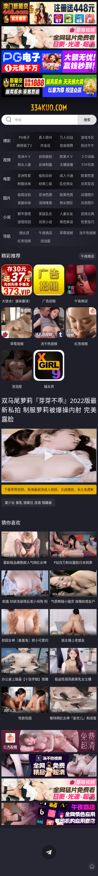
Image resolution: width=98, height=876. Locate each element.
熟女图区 (66, 202)
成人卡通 (66, 175)
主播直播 (66, 164)
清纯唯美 (45, 202)
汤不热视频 (87, 232)
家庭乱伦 (45, 213)
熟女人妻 (24, 164)
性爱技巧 (87, 221)
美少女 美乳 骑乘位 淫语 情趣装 (28, 502)
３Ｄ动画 (87, 156)
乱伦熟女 (66, 183)
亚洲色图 (45, 194)
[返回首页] (92, 866)
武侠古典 (87, 213)
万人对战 (66, 137)
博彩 (7, 140)
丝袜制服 (45, 164)
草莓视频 (66, 232)
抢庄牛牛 (87, 145)
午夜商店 (45, 232)
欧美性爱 (87, 175)
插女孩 (24, 232)
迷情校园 (24, 221)
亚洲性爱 (24, 175)
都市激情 (24, 213)
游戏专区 (87, 137)
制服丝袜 (24, 183)
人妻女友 (66, 213)
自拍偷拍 (45, 156)
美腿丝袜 (24, 202)
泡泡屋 (45, 241)
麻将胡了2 (24, 145)
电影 (7, 179)
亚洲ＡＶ (24, 156)
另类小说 (45, 221)
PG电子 (24, 137)
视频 (7, 159)
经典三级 (45, 183)
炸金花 (45, 145)
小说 (7, 217)
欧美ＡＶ (66, 156)
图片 (7, 198)
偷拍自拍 (45, 175)
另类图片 (87, 202)
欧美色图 (66, 194)
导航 (7, 236)
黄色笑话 (66, 221)
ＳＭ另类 (87, 164)
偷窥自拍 (24, 194)
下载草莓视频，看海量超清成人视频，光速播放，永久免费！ (49, 489)
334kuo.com (49, 107)
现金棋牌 (66, 145)
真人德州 (45, 137)
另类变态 (87, 183)
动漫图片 (87, 194)
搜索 (87, 119)
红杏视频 (24, 241)
